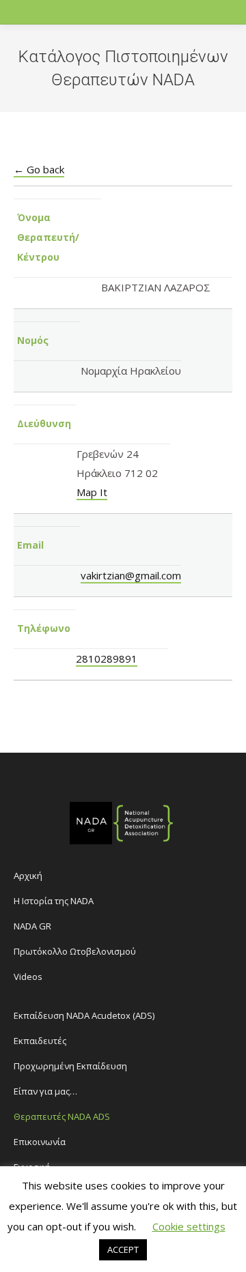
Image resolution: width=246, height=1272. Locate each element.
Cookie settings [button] (189, 1226)
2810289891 (106, 658)
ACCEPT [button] (123, 1249)
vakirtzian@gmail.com (131, 575)
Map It (92, 492)
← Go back (39, 169)
